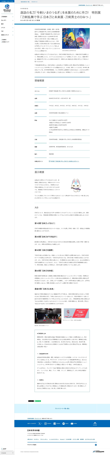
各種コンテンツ (5, 35)
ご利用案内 (4, 16)
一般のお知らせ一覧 (24, 1)
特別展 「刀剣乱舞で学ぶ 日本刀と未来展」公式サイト (65, 161)
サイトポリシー (36, 439)
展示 (2, 24)
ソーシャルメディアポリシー (54, 439)
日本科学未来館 (82, 5)
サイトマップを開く (31, 444)
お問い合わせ (30, 439)
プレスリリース (34, 1)
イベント (3, 27)
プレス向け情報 (68, 439)
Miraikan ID (62, 439)
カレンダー (3, 20)
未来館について (5, 42)
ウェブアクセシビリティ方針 (90, 439)
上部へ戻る (95, 425)
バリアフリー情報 (76, 439)
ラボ (2, 31)
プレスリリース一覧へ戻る (62, 408)
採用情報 (82, 439)
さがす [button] (4, 449)
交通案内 (4, 39)
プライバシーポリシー (44, 439)
